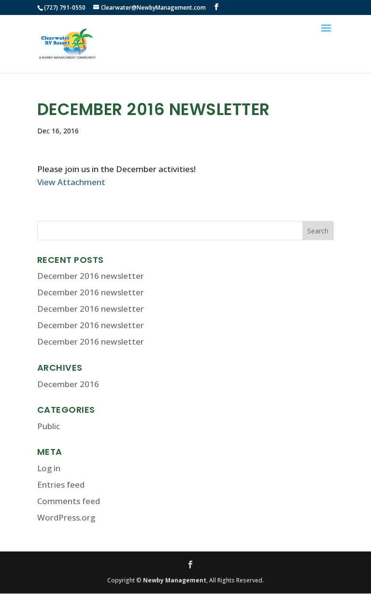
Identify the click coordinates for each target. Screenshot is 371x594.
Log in (48, 468)
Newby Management (174, 580)
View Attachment (71, 182)
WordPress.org (66, 517)
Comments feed (68, 501)
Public (48, 426)
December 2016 (68, 384)
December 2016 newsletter (90, 275)
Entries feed (61, 484)
